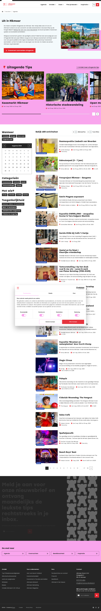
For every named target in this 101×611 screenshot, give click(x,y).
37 (84, 468)
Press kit (54, 576)
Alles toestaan (73, 321)
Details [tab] (50, 293)
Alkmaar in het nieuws (58, 582)
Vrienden (12, 195)
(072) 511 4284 (80, 580)
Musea (4, 585)
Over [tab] (74, 293)
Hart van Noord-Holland (34, 573)
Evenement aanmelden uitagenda (21, 50)
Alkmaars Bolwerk (32, 582)
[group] (23, 90)
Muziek (23, 182)
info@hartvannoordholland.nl (85, 583)
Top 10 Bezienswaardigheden (11, 573)
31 (9, 171)
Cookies (21, 607)
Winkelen (5, 582)
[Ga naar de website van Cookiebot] (77, 288)
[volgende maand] (29, 145)
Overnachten (33, 553)
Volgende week (7, 139)
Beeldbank (55, 579)
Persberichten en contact (60, 573)
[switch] (41, 315)
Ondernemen (28, 2)
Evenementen (7, 182)
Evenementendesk (32, 576)
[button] (95, 1)
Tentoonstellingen (8, 185)
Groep (5, 195)
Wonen (17, 2)
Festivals (16, 182)
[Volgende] (91, 468)
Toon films (95, 132)
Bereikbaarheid (58, 553)
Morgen (13, 136)
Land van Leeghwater (8, 579)
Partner (25, 195)
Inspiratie (84, 7)
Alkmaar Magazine (32, 588)
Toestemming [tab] (27, 293)
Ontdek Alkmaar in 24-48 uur (11, 588)
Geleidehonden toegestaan (11, 211)
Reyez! (13, 607)
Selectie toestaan (50, 321)
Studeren (39, 2)
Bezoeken (7, 2)
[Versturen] (30, 532)
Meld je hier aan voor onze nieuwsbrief (25, 30)
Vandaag (6, 136)
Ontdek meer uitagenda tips (88, 67)
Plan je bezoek (71, 7)
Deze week (21, 136)
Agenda (43, 7)
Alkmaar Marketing (33, 585)
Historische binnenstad (9, 576)
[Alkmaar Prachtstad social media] (93, 608)
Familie (19, 195)
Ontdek (51, 7)
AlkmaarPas (82, 132)
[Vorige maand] (4, 145)
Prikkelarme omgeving (10, 214)
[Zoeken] (94, 7)
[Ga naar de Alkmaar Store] (97, 7)
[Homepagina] (2, 11)
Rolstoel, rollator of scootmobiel (13, 204)
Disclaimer (38, 607)
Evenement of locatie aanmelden (37, 579)
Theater (18, 185)
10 (77, 468)
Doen (60, 7)
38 (87, 468)
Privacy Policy (29, 607)
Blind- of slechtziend (9, 207)
